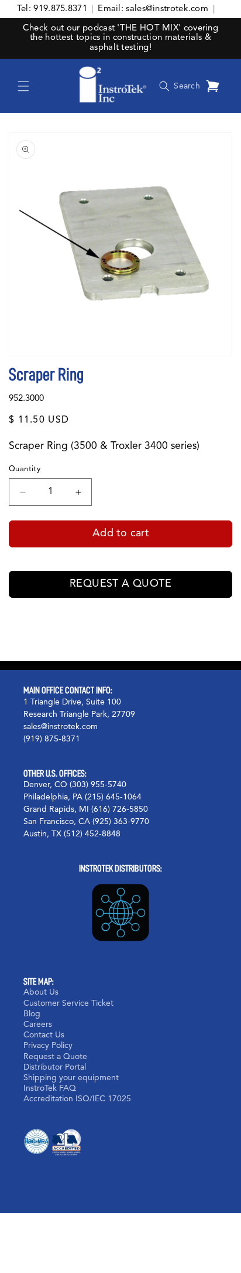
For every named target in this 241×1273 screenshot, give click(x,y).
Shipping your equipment (71, 1078)
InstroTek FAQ (49, 1088)
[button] (23, 86)
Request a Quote (120, 583)
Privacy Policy (48, 1045)
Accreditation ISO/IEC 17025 (77, 1099)
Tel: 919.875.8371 (52, 9)
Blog (31, 1014)
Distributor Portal (54, 1067)
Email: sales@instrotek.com (153, 9)
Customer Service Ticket (68, 1003)
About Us (40, 992)
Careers (37, 1024)
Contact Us (43, 1035)
